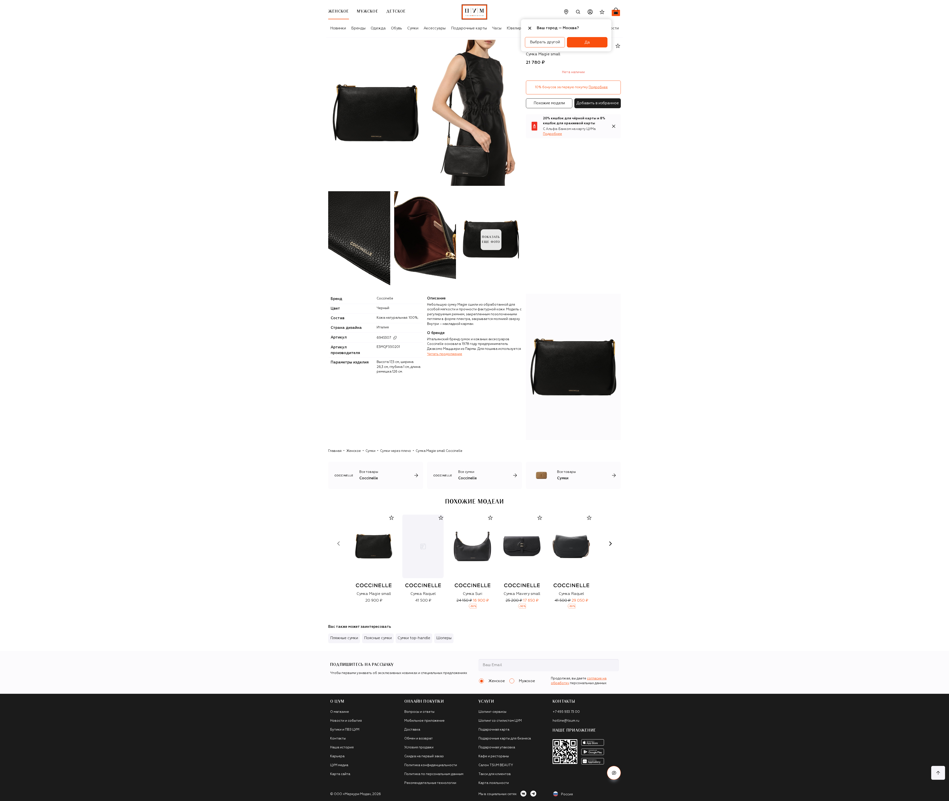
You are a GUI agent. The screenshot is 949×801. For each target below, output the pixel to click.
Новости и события (346, 720)
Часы (496, 28)
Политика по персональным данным (433, 774)
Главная (335, 451)
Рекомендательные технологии (430, 783)
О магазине (339, 712)
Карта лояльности (493, 783)
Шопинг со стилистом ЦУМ (500, 720)
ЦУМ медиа (339, 765)
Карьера (337, 756)
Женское (353, 451)
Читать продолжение (444, 354)
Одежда (378, 28)
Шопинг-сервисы (492, 712)
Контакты (338, 738)
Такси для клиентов (494, 774)
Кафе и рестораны (493, 756)
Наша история (342, 747)
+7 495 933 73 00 (566, 712)
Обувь (396, 28)
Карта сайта (340, 774)
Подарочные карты (469, 28)
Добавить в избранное (597, 103)
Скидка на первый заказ (424, 756)
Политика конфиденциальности (430, 765)
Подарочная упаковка (496, 747)
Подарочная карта (493, 729)
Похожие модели (549, 103)
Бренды (358, 28)
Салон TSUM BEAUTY (495, 765)
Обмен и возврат (418, 738)
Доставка (412, 729)
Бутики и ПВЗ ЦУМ (344, 729)
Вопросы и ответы (419, 712)
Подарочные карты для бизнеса (504, 738)
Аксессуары (435, 28)
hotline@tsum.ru (566, 720)
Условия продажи (418, 747)
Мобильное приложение (424, 720)
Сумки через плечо (395, 451)
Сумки (412, 28)
